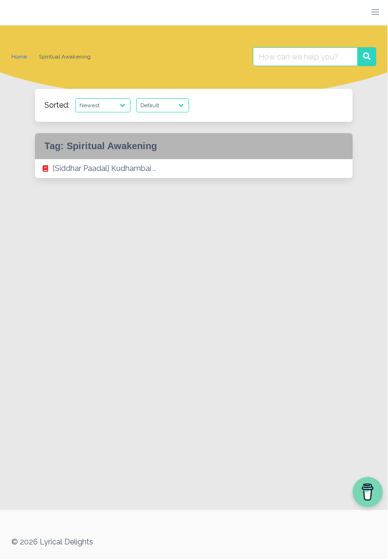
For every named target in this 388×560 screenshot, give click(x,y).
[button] (375, 12)
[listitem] (194, 168)
